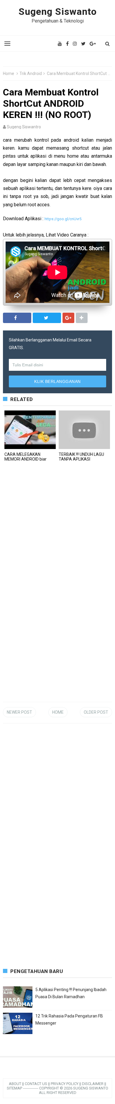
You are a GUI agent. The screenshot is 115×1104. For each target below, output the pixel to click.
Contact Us (36, 1083)
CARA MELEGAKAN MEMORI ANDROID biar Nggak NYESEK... (25, 459)
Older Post (96, 712)
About (15, 1083)
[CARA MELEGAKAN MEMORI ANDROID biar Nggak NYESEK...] (30, 429)
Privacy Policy (64, 1083)
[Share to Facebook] (17, 318)
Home (8, 73)
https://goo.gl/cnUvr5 (63, 219)
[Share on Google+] (68, 318)
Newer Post (19, 712)
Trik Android (30, 73)
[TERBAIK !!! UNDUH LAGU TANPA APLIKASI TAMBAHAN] (84, 429)
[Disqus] (57, 547)
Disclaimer (93, 1083)
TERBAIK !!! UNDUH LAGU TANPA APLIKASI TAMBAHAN (81, 459)
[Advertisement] (47, 664)
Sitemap (14, 1088)
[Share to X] (47, 318)
